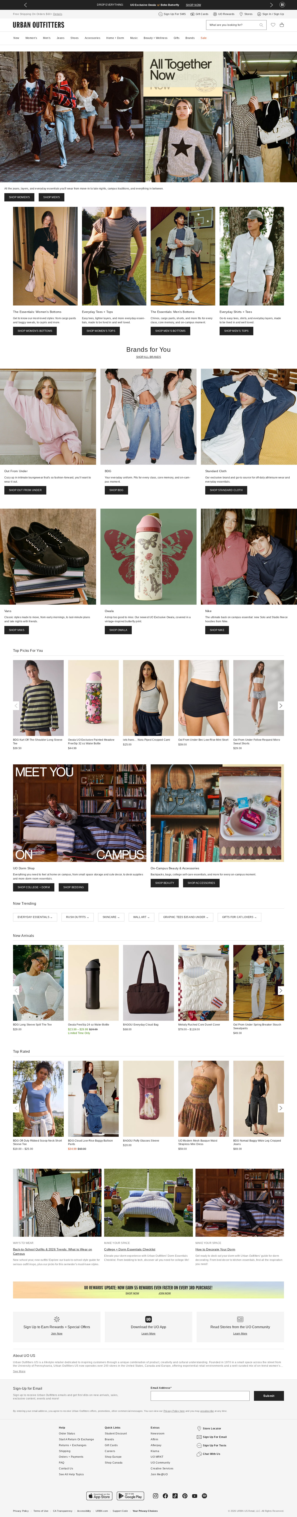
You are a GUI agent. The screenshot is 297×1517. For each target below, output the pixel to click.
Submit (268, 1395)
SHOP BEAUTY (164, 883)
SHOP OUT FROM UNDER (25, 490)
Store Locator (212, 1428)
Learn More (149, 1333)
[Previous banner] (25, 5)
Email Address (160, 1387)
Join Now (57, 1333)
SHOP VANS (16, 630)
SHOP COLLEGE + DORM (34, 887)
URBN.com (102, 1511)
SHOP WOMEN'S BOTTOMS (35, 330)
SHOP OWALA (118, 630)
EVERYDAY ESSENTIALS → (35, 917)
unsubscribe (207, 1411)
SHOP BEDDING (73, 887)
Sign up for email (215, 1437)
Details (57, 14)
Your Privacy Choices (145, 1511)
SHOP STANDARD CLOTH (226, 490)
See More (19, 1371)
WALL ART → (141, 917)
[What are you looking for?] (261, 25)
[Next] (280, 705)
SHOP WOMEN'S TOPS (101, 330)
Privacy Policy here (174, 1411)
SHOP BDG (116, 490)
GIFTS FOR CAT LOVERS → (239, 917)
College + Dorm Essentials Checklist (129, 1249)
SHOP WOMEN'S (19, 197)
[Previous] (17, 705)
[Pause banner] (282, 5)
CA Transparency (62, 1511)
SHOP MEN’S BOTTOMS (170, 330)
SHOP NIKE (217, 630)
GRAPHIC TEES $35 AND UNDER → (186, 917)
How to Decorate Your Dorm (215, 1249)
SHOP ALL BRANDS (148, 357)
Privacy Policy (21, 1511)
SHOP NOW (193, 5)
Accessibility (84, 1511)
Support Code (120, 1511)
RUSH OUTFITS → (77, 917)
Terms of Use (40, 1511)
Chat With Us (211, 1454)
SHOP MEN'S (51, 197)
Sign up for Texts (215, 1445)
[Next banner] (271, 5)
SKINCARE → (111, 917)
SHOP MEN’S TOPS (236, 330)
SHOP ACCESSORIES (201, 883)
